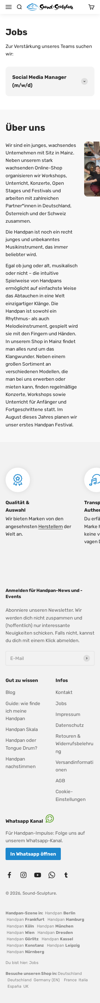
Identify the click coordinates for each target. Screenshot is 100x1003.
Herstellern (50, 526)
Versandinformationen (74, 766)
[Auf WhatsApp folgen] (52, 875)
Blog (10, 692)
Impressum (68, 714)
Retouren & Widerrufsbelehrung (74, 743)
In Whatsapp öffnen (33, 854)
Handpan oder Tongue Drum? (21, 744)
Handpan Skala (22, 729)
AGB (60, 780)
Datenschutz (70, 725)
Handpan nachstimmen (21, 762)
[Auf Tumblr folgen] (66, 875)
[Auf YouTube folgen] (37, 875)
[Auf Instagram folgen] (23, 875)
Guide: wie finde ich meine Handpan (23, 711)
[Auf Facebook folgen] (9, 875)
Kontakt (64, 692)
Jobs (61, 703)
